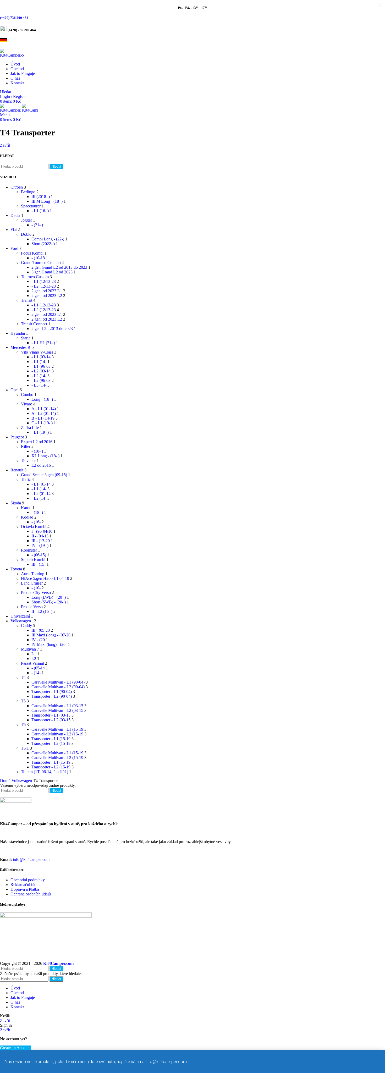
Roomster (29, 550)
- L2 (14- (38, 375)
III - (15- (38, 564)
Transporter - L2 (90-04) (51, 696)
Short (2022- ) (43, 243)
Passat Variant (32, 663)
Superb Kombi (33, 559)
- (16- (36, 522)
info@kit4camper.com (31, 859)
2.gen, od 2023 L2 (46, 295)
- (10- (36, 588)
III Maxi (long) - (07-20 (50, 635)
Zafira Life (30, 427)
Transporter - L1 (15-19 (50, 738)
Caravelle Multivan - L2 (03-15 (57, 710)
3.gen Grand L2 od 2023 (52, 272)
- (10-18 (38, 258)
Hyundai (17, 333)
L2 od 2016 (41, 465)
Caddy (26, 625)
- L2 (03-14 (41, 371)
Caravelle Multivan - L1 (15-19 (57, 729)
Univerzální (20, 616)
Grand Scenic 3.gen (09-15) (44, 474)
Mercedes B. (20, 347)
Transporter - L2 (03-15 (50, 720)
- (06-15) (38, 555)
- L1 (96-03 (41, 366)
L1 (33, 654)
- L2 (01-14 (41, 493)
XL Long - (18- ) (45, 456)
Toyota (16, 569)
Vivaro (26, 404)
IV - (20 (38, 639)
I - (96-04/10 (41, 531)
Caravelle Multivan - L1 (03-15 (57, 705)
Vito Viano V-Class (37, 352)
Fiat (13, 229)
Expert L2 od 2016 (36, 441)
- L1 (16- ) (40, 210)
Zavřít (5, 145)
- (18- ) (37, 451)
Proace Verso (32, 606)
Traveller (28, 460)
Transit (26, 300)
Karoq (26, 507)
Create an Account (15, 1048)
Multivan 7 (30, 649)
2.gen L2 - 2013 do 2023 (52, 328)
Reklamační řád (23, 884)
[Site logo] (12, 55)
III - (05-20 (40, 630)
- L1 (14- (38, 361)
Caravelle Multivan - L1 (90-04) (58, 682)
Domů (6, 780)
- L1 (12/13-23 (43, 281)
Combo (27, 394)
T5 (23, 701)
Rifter (25, 446)
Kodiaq (27, 517)
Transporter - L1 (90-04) (51, 691)
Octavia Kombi (33, 526)
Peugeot (17, 437)
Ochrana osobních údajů (30, 894)
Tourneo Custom (35, 276)
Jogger (26, 220)
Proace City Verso (36, 592)
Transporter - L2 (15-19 (50, 743)
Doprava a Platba (24, 889)
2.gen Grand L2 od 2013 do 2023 (59, 267)
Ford (14, 248)
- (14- (36, 672)
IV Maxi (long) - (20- (49, 644)
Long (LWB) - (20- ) (48, 597)
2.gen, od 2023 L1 (46, 291)
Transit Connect (34, 324)
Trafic (26, 479)
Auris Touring (32, 573)
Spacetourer (31, 206)
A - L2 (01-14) (43, 413)
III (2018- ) (40, 196)
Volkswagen (20, 621)
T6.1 (25, 748)
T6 (23, 724)
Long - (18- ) (42, 399)
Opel (14, 390)
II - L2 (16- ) (41, 611)
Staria (25, 338)
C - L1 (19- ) (42, 423)
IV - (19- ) (39, 545)
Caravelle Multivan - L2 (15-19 (57, 734)
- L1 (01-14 (41, 484)
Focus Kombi (32, 253)
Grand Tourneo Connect (41, 262)
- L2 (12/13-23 (43, 286)
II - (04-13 (39, 536)
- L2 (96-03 (41, 380)
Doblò (26, 234)
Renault (16, 470)
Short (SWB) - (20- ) (48, 602)
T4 (23, 677)
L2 (33, 658)
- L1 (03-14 (41, 357)
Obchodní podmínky (27, 880)
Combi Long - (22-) (47, 239)
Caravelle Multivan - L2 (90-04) (58, 687)
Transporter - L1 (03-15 (50, 715)
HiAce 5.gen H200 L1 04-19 (45, 578)
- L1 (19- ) (40, 432)
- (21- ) (37, 225)
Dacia (15, 215)
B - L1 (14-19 (42, 418)
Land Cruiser (32, 583)
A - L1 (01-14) (43, 408)
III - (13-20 (40, 540)
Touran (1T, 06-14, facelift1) (44, 771)
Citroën (16, 187)
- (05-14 (38, 668)
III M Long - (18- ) (47, 201)
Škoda (15, 503)
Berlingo (28, 192)
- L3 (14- (38, 385)
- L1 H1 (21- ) (43, 342)
